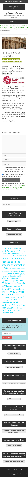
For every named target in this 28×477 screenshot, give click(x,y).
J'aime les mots (4, 25)
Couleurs (6, 276)
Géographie (14, 286)
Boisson (21, 256)
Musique (18, 297)
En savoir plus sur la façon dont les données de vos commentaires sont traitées (13, 187)
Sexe (20, 305)
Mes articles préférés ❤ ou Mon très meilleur (13, 292)
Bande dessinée (9, 256)
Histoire (7, 289)
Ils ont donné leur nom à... (7, 27)
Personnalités (23, 25)
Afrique (6, 248)
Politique (17, 300)
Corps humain (16, 273)
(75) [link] (21, 92)
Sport (7, 308)
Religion (7, 302)
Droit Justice (16, 276)
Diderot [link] (22, 112)
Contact (8, 469)
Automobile (17, 254)
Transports (13, 310)
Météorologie (6, 300)
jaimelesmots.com (14, 13)
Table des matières (17, 469)
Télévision (7, 313)
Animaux (13, 251)
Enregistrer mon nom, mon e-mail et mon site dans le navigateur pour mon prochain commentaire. (14, 169)
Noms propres (14, 25)
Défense (7, 278)
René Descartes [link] (7, 73)
